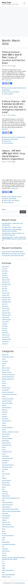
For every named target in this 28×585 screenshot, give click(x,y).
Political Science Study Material (10, 509)
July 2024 (4, 304)
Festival (4, 423)
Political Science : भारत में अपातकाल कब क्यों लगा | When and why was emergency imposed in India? (14, 107)
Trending (4, 555)
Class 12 (14, 137)
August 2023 (5, 321)
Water (3, 568)
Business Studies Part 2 (8, 379)
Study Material (15, 91)
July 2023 (4, 324)
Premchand (5, 198)
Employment (5, 418)
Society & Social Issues (8, 526)
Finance (4, 425)
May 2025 (4, 288)
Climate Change (6, 387)
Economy (4, 414)
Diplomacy (4, 409)
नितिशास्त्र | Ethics (6, 576)
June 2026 (5, 271)
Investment (5, 469)
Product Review (6, 515)
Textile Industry (6, 551)
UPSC (3, 563)
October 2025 (5, 282)
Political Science (6, 506)
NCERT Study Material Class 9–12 (11, 498)
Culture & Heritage (7, 401)
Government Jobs (6, 445)
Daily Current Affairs (7, 403)
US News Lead (6, 251)
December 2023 (6, 312)
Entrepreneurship (6, 420)
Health (3, 447)
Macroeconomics (6, 480)
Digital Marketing (6, 407)
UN (3, 561)
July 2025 (4, 286)
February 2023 (6, 335)
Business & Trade (6, 372)
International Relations (8, 465)
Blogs (3, 365)
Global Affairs (5, 440)
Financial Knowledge (7, 427)
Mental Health (5, 482)
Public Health (5, 518)
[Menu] (24, 3)
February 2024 (6, 308)
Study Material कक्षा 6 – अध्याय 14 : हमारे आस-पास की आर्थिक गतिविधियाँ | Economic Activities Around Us (14, 239)
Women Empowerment (8, 570)
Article (3, 359)
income (4, 454)
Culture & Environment (8, 398)
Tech (3, 546)
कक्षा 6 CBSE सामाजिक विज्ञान (8, 574)
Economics (5, 412)
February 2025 (6, 293)
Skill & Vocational (6, 524)
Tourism (4, 553)
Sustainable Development (8, 544)
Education (14, 87)
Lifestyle (4, 478)
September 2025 (6, 284)
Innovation (4, 462)
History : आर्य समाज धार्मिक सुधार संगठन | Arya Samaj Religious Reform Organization (13, 154)
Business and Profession (8, 374)
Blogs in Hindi (7, 87)
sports (3, 531)
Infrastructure (5, 460)
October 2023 (5, 317)
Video (3, 565)
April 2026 (4, 275)
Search (4, 209)
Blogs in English (6, 368)
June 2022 (4, 343)
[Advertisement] (14, 21)
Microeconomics (6, 484)
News (3, 500)
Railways (4, 520)
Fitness (4, 429)
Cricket (4, 396)
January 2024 (5, 310)
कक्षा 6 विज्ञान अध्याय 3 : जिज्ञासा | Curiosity (11, 227)
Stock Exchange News (8, 535)
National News (6, 495)
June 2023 (5, 326)
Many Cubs (6, 3)
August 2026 (5, 266)
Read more (8, 79)
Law (3, 476)
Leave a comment (8, 93)
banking (4, 363)
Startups (4, 533)
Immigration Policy (6, 451)
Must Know (5, 493)
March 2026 (5, 277)
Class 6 (4, 385)
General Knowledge (7, 438)
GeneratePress (21, 583)
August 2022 (5, 341)
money (3, 487)
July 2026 (4, 268)
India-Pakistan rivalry (7, 458)
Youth (3, 572)
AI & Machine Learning (8, 356)
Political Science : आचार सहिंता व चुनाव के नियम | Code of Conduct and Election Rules (13, 57)
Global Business (6, 443)
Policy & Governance (7, 502)
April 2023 (4, 330)
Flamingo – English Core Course (10, 431)
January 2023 (5, 337)
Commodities (5, 390)
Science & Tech (6, 522)
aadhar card (5, 354)
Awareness (5, 361)
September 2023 (6, 319)
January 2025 (5, 295)
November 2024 (6, 299)
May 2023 (4, 328)
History (19, 196)
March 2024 (5, 306)
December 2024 (6, 297)
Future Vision (5, 436)
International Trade (7, 467)
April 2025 (4, 290)
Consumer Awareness (7, 392)
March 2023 (5, 332)
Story (3, 540)
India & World (5, 456)
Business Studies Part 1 (8, 376)
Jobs (3, 471)
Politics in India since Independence (11, 511)
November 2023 (6, 315)
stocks (3, 537)
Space (3, 529)
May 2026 (4, 273)
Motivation (4, 491)
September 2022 (6, 339)
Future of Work (6, 434)
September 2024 (6, 301)
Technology (5, 548)
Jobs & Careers (6, 473)
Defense (4, 405)
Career (3, 381)
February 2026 (6, 279)
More (3, 489)
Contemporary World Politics (9, 394)
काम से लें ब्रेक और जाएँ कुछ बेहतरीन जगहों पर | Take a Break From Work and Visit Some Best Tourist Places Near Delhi (13, 253)
